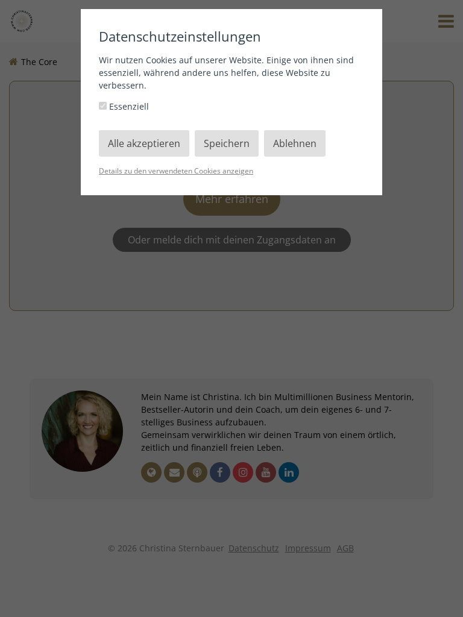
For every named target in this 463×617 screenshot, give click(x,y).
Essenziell (128, 106)
